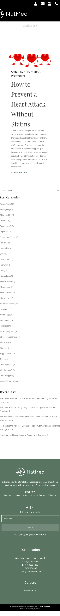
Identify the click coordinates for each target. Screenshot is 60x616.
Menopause (5, 287)
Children (3, 221)
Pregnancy (4, 320)
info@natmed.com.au (31, 571)
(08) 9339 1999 (31, 561)
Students (4, 342)
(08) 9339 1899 (31, 565)
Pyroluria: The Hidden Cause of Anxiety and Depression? (24, 435)
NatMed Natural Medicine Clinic (26, 607)
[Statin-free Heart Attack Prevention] (30, 60)
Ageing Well (5, 204)
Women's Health (7, 381)
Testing (3, 359)
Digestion (4, 232)
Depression (5, 226)
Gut (1, 254)
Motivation (4, 298)
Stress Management (8, 337)
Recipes (3, 326)
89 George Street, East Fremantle (31, 558)
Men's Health (5, 281)
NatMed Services (7, 304)
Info (1, 270)
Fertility (3, 243)
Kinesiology (5, 276)
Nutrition (4, 315)
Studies (3, 348)
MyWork (37, 609)
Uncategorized (6, 365)
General (3, 248)
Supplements (5, 353)
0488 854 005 (31, 568)
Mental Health (6, 293)
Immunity (4, 265)
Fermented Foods (7, 237)
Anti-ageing (5, 209)
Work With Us (30, 591)
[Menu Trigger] (4, 4)
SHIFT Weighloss (7, 331)
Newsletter (4, 309)
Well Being (4, 376)
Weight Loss (5, 370)
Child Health (5, 215)
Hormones (4, 259)
